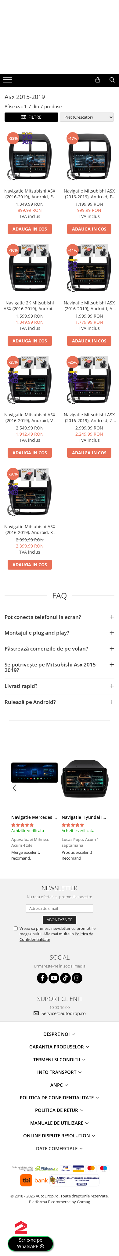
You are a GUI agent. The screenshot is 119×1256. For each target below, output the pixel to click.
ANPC (57, 1085)
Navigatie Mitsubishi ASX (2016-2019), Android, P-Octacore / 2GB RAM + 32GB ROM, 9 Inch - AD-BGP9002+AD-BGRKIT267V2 (89, 194)
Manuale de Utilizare (57, 1123)
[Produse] (8, 81)
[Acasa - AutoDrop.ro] (59, 61)
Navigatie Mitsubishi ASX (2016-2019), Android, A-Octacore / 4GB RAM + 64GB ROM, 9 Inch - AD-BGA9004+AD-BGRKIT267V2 (89, 305)
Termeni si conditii (57, 1059)
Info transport (57, 1072)
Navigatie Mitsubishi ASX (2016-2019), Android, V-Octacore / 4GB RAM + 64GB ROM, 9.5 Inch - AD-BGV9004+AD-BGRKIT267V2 (30, 417)
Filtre (33, 117)
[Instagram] (77, 978)
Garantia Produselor (57, 1047)
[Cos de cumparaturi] (97, 80)
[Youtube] (54, 978)
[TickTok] (65, 978)
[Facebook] (42, 978)
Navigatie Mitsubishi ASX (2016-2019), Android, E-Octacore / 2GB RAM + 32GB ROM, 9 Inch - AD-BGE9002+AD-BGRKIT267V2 (29, 194)
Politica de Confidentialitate (57, 1097)
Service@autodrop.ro (63, 1013)
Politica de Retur (57, 1110)
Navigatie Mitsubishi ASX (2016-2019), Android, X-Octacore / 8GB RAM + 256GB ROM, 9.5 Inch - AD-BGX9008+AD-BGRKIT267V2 (29, 529)
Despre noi (57, 1034)
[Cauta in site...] (112, 80)
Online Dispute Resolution (57, 1135)
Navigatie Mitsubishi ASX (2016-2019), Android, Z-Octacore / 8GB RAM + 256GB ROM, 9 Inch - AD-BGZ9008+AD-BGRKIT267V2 (89, 417)
